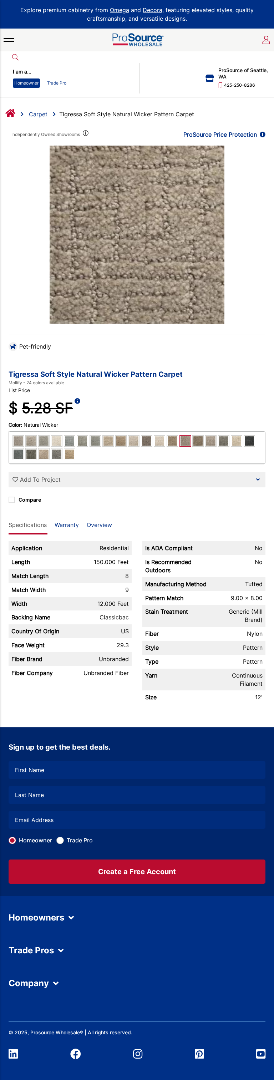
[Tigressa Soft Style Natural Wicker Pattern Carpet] (137, 235)
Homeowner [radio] (26, 83)
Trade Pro (80, 840)
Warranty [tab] (67, 524)
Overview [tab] (99, 524)
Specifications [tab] (28, 524)
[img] (85, 134)
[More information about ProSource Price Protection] (261, 134)
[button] (9, 40)
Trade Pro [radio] (56, 83)
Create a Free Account (137, 871)
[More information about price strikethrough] (77, 408)
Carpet (38, 114)
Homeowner (35, 840)
